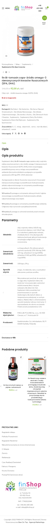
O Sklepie (5, 449)
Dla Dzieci (14, 109)
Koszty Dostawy (8, 471)
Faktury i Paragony (9, 466)
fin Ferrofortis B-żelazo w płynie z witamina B (13, 386)
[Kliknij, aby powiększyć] (6, 56)
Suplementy (26, 64)
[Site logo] (23, 8)
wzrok (13, 129)
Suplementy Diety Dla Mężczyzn (14, 120)
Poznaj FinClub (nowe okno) (12, 475)
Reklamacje (6, 457)
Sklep (18, 64)
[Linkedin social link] (21, 133)
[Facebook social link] (12, 133)
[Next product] (9, 72)
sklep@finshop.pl (27, 507)
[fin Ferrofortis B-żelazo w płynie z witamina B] (13, 368)
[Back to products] (6, 72)
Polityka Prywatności (10, 436)
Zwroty (4, 453)
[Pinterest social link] (18, 133)
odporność (26, 127)
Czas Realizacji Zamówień (11, 462)
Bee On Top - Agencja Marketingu (31, 522)
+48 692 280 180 (26, 505)
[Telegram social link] (24, 133)
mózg (19, 127)
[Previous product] (3, 72)
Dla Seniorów (24, 109)
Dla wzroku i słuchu (24, 114)
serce (33, 127)
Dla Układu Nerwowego (23, 112)
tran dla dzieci (42, 127)
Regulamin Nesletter (9, 441)
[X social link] (15, 133)
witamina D (6, 129)
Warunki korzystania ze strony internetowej (18, 445)
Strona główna (7, 64)
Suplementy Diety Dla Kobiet (31, 117)
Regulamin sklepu (8, 432)
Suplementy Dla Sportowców (13, 67)
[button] (21, 357)
